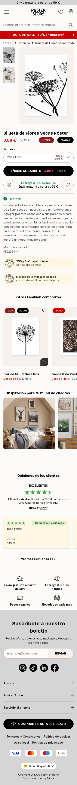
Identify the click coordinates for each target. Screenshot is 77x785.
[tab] (61, 12)
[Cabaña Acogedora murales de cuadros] (29, 423)
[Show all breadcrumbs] (8, 43)
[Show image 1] (9, 55)
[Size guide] (9, 185)
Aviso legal (21, 742)
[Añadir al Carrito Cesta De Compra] (44, 362)
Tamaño (9, 149)
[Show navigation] (7, 12)
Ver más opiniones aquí (38, 559)
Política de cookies (57, 736)
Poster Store (48, 774)
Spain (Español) (39, 766)
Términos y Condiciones (23, 736)
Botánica (24, 43)
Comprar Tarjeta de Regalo (42, 724)
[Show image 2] (9, 75)
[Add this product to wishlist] (68, 185)
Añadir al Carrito (38, 171)
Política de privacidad (47, 742)
